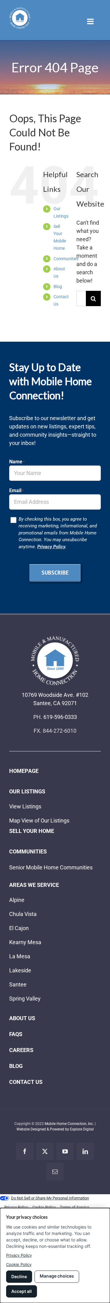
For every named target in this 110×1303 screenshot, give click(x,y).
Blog (57, 286)
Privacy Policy (51, 546)
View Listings (25, 806)
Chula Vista (23, 914)
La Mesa (19, 956)
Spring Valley (25, 998)
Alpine (16, 900)
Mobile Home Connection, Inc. (69, 1124)
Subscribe (55, 572)
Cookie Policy (18, 1264)
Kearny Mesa (25, 942)
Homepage (23, 771)
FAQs (15, 1034)
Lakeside (20, 970)
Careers (21, 1050)
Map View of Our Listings (39, 820)
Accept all (21, 1291)
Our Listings (27, 791)
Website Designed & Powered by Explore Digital (55, 1129)
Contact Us (25, 1082)
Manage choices (57, 1275)
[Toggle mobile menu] (91, 21)
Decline (19, 1276)
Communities (66, 258)
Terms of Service (74, 1207)
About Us (22, 1018)
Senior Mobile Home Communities (51, 867)
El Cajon (19, 928)
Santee (18, 984)
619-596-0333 (60, 717)
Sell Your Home (31, 831)
